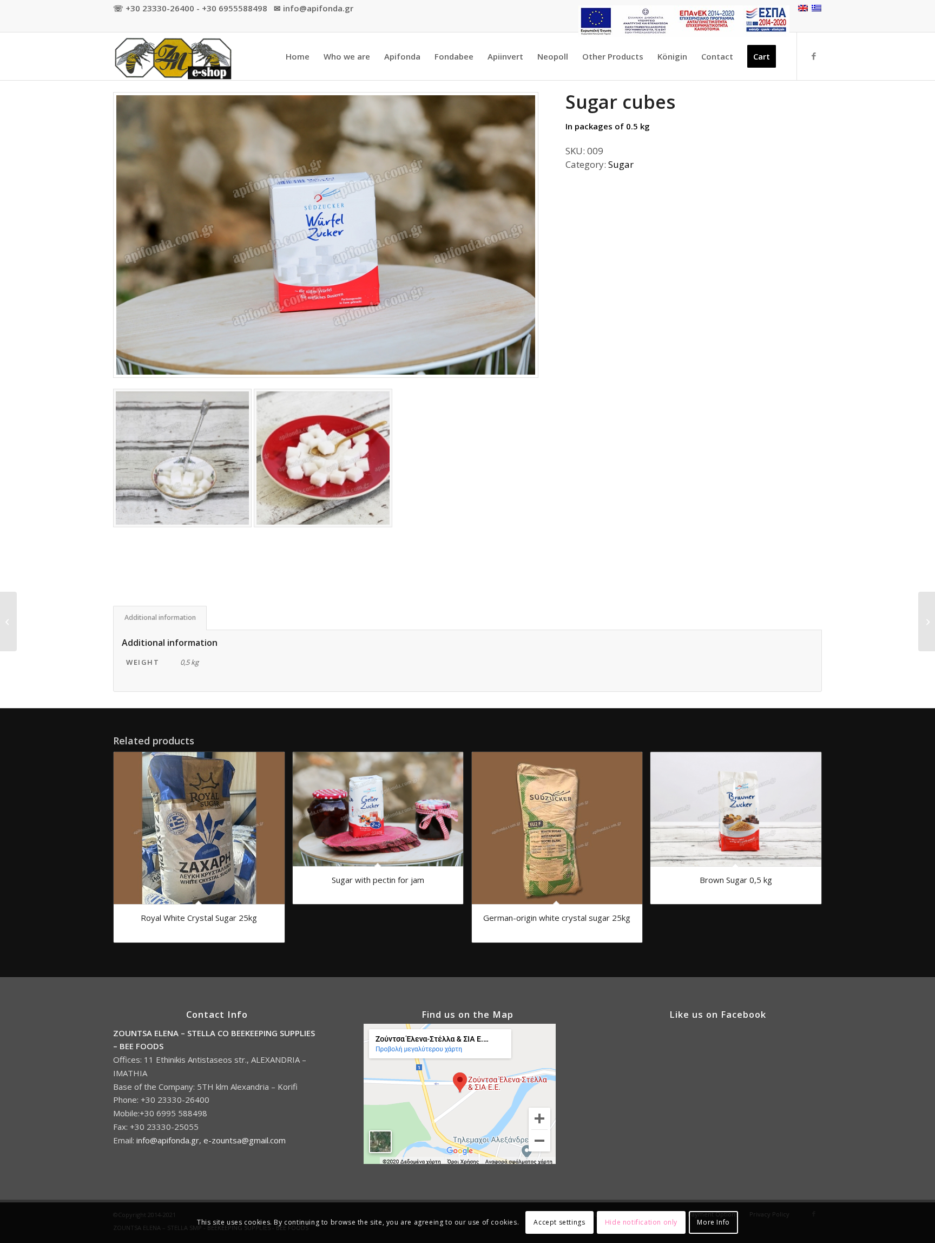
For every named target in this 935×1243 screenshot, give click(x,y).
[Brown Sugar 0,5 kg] (8, 621)
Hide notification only (641, 1222)
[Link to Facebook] (814, 56)
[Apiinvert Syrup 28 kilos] (926, 621)
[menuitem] (681, 21)
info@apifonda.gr (167, 1140)
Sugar (621, 164)
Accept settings (559, 1222)
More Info (713, 1222)
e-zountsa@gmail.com (244, 1140)
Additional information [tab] (160, 617)
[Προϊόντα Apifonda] (172, 56)
